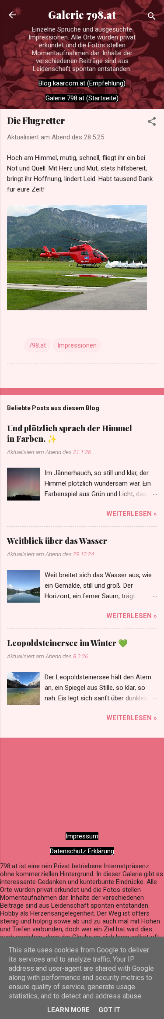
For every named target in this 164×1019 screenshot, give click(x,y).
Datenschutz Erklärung (82, 851)
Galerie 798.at (82, 14)
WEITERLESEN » (131, 514)
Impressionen (77, 345)
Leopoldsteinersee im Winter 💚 (67, 643)
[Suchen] (152, 17)
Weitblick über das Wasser (57, 541)
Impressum (82, 836)
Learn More (68, 1010)
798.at (37, 345)
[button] (152, 123)
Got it (109, 1010)
